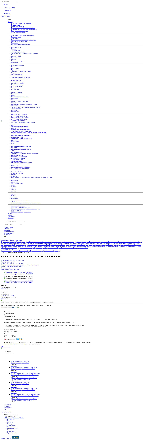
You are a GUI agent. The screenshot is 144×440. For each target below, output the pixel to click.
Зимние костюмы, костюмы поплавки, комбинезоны (26, 107)
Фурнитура (14, 62)
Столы (13, 99)
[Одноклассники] (16, 307)
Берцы (13, 185)
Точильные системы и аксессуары (21, 71)
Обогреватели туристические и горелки (22, 35)
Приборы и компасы (17, 137)
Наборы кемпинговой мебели (19, 96)
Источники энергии (17, 155)
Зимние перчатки (16, 108)
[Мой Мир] (18, 307)
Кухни (13, 95)
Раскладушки (15, 98)
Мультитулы (14, 70)
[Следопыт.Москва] (1, 121)
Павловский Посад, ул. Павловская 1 (14, 344)
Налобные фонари (16, 86)
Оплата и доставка (9, 7)
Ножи (13, 67)
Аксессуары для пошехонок (19, 41)
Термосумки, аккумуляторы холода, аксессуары (24, 153)
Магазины (10, 422)
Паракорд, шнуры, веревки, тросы (21, 146)
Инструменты (15, 68)
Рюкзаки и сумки (16, 56)
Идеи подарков (15, 25)
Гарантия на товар (12, 428)
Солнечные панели (16, 161)
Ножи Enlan (14, 180)
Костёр (13, 125)
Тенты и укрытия (16, 50)
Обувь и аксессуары (17, 183)
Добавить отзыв (5, 347)
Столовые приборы (16, 74)
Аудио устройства (16, 210)
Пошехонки (14, 43)
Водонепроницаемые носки (19, 116)
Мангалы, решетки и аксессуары (20, 129)
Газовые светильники (17, 83)
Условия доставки (9, 231)
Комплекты (14, 198)
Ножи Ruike (14, 182)
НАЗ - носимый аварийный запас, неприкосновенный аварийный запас (31, 177)
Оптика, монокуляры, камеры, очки (21, 138)
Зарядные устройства (17, 159)
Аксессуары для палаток (18, 52)
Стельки (13, 189)
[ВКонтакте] (13, 307)
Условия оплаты (11, 425)
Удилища (13, 201)
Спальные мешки (16, 55)
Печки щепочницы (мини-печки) (20, 44)
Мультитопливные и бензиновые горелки (23, 28)
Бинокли (13, 140)
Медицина (14, 176)
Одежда (13, 102)
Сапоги (13, 188)
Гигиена (13, 174)
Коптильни (14, 165)
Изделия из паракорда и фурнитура (21, 149)
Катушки (13, 197)
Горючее (13, 128)
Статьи (9, 430)
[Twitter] (15, 307)
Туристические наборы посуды (20, 78)
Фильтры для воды (16, 92)
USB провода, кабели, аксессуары (21, 212)
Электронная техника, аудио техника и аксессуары (25, 209)
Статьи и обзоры (9, 233)
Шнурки (13, 191)
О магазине (7, 228)
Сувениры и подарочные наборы (20, 207)
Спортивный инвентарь (18, 206)
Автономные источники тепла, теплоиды (23, 122)
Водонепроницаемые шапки (19, 119)
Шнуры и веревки (16, 152)
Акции (6, 4)
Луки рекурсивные (16, 171)
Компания (7, 406)
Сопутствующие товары (18, 32)
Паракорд (14, 147)
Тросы (13, 150)
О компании (7, 10)
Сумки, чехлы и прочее (18, 61)
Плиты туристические (17, 26)
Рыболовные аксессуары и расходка (21, 200)
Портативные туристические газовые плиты (24, 29)
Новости (9, 421)
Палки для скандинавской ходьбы (20, 135)
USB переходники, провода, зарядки (21, 162)
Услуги (10, 215)
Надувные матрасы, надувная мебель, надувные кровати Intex (28, 132)
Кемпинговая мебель (17, 93)
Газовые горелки (16, 37)
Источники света (16, 80)
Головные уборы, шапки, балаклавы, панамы (24, 104)
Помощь (6, 409)
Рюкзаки (13, 59)
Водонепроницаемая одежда (19, 114)
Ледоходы (14, 186)
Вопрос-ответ (11, 431)
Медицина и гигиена (17, 173)
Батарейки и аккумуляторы (19, 156)
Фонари (13, 87)
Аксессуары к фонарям (17, 81)
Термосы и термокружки (18, 120)
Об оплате (7, 230)
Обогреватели (15, 38)
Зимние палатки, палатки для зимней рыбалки (24, 53)
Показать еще (15, 89)
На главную (7, 404)
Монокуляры (15, 141)
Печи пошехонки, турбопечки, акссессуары (23, 40)
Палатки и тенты (16, 47)
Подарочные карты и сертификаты (21, 23)
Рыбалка (13, 195)
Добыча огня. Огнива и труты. (20, 126)
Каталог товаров (8, 227)
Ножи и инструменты (17, 65)
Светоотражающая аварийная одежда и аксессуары (25, 203)
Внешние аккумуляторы (18, 158)
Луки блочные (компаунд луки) (20, 168)
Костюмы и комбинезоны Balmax (20, 167)
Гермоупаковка (15, 58)
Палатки (13, 49)
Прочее (13, 194)
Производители (11, 433)
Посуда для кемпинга (17, 72)
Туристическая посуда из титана (20, 77)
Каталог (10, 22)
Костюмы (14, 110)
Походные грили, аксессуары (19, 31)
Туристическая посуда (17, 75)
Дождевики (14, 105)
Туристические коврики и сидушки (21, 131)
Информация (7, 407)
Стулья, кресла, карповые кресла (20, 101)
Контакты (7, 13)
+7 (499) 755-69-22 (6, 16)
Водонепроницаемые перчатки (20, 117)
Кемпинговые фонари (17, 84)
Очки (12, 143)
